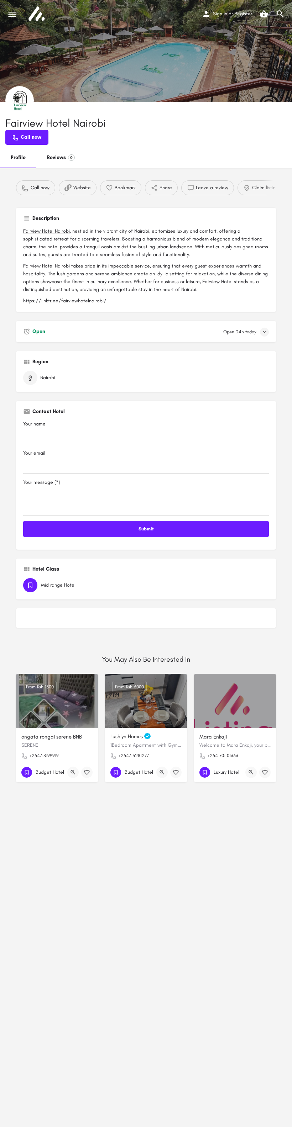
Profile (18, 157)
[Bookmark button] (87, 772)
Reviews (60, 157)
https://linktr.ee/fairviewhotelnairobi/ (64, 301)
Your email (34, 453)
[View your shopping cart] (263, 13)
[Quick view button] (73, 772)
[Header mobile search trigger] (280, 13)
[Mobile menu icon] (12, 14)
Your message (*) (41, 482)
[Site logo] (37, 14)
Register (243, 14)
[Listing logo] (19, 100)
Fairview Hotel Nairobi (46, 231)
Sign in (220, 14)
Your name (34, 424)
